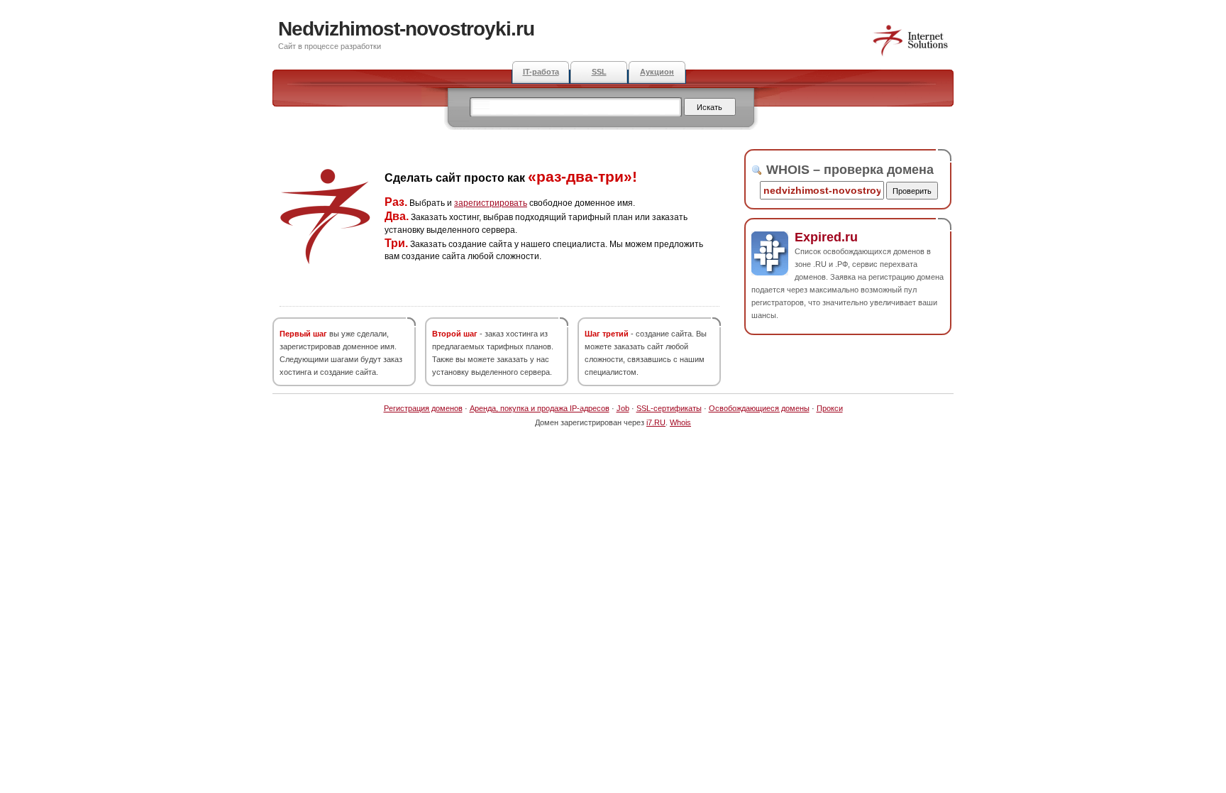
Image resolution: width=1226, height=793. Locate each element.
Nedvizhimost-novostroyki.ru (406, 29)
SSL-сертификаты (669, 408)
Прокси (830, 408)
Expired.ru (826, 237)
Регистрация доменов (423, 408)
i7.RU (656, 422)
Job (623, 408)
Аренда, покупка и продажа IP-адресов (539, 408)
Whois (680, 422)
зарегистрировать (490, 203)
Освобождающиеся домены (759, 408)
